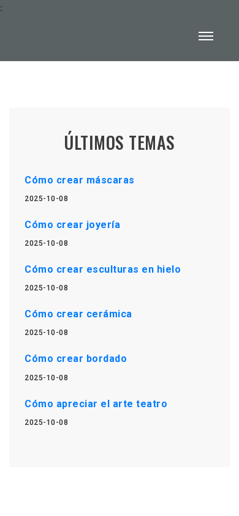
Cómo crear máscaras (80, 180)
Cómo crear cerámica (78, 314)
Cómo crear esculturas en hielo (103, 269)
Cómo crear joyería (72, 224)
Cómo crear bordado (76, 358)
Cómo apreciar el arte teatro (96, 404)
